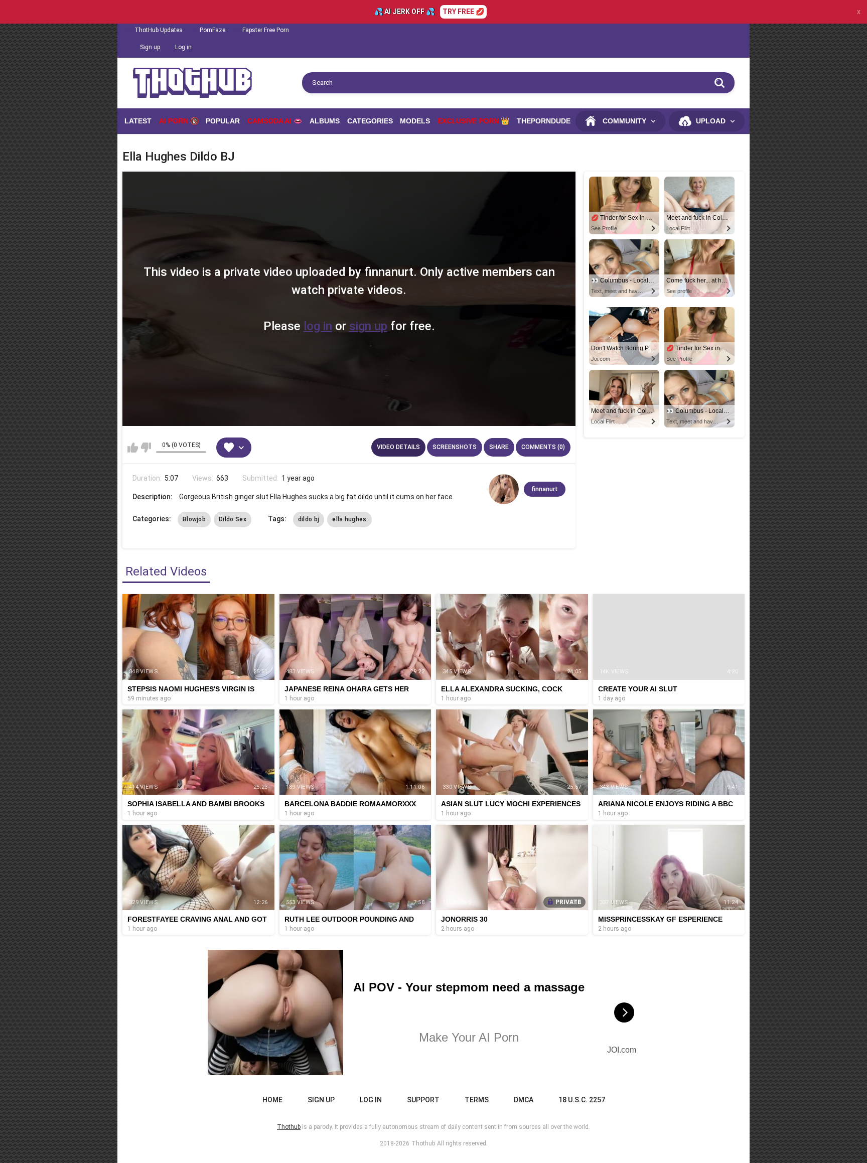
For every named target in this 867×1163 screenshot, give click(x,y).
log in (318, 326)
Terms (477, 1100)
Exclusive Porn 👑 (473, 121)
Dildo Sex (232, 519)
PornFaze (212, 30)
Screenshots (454, 447)
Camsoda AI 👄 (274, 121)
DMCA (523, 1100)
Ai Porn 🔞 (179, 121)
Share (499, 447)
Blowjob (194, 519)
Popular (223, 121)
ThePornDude (543, 121)
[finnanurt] (504, 489)
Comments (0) (543, 447)
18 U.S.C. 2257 (581, 1100)
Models (415, 121)
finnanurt (544, 489)
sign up (368, 326)
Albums (325, 121)
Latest (138, 121)
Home (272, 1100)
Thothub (423, 1143)
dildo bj (308, 519)
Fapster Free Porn (265, 30)
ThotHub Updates (158, 30)
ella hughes (349, 519)
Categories (370, 121)
